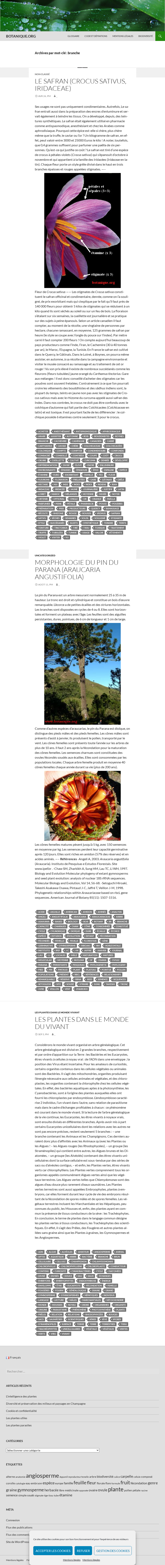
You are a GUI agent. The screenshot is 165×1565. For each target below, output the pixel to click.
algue (52, 1252)
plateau (91, 969)
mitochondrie (115, 1300)
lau (40, 955)
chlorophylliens (71, 1266)
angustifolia (60, 916)
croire (42, 460)
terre (93, 1324)
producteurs (77, 508)
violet (42, 537)
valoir (99, 532)
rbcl (77, 974)
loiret (42, 494)
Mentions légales (71, 1559)
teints (122, 523)
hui (55, 484)
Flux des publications (19, 1527)
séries (92, 1319)
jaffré (88, 950)
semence (103, 979)
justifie (107, 489)
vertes (124, 1329)
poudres (117, 503)
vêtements (115, 532)
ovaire (93, 1490)
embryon (36, 1483)
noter (116, 494)
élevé (78, 465)
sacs (41, 1319)
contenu (43, 1271)
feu (101, 474)
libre (61, 1490)
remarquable (46, 979)
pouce (103, 503)
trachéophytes (47, 1329)
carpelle (127, 1476)
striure (83, 984)
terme (80, 1324)
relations (74, 1314)
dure (88, 931)
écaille (101, 931)
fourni (59, 1290)
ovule (116, 960)
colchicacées (114, 446)
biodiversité (105, 1476)
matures (108, 955)
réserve (65, 979)
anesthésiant (62, 431)
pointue (106, 969)
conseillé (61, 455)
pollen (121, 969)
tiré (75, 527)
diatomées (114, 1271)
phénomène (79, 1309)
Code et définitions (96, 36)
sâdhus (101, 513)
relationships (112, 974)
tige (46, 1495)
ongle (74, 499)
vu (67, 537)
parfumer (44, 503)
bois (86, 436)
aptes (41, 1256)
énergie (106, 1280)
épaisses (66, 470)
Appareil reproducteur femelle (74, 1476)
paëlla (111, 499)
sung (97, 984)
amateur (83, 1252)
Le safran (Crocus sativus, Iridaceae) (80, 84)
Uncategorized (45, 555)
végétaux (108, 1329)
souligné (99, 518)
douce (68, 1276)
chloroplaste (96, 1266)
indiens (102, 484)
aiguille (55, 912)
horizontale (113, 945)
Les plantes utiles (16, 1418)
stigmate (116, 518)
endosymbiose (87, 1280)
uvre (41, 989)
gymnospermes (70, 1295)
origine (42, 1309)
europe (59, 1483)
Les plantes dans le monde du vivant (82, 1023)
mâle (74, 955)
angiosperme (102, 1252)
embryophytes (64, 1280)
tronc (124, 984)
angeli (42, 916)
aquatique (57, 1256)
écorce (115, 931)
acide (41, 912)
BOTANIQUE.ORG (21, 36)
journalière (90, 489)
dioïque (75, 931)
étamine (43, 474)
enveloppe (44, 1285)
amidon (87, 912)
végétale (91, 1329)
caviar (62, 446)
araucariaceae (101, 916)
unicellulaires (71, 1329)
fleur (111, 474)
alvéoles (67, 1252)
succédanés (57, 523)
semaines (70, 518)
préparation (45, 508)
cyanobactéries (81, 1271)
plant (76, 969)
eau (80, 1276)
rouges (86, 513)
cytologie (20, 1483)
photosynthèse (101, 1309)
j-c (67, 950)
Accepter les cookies (53, 1551)
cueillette (58, 460)
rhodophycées (94, 1314)
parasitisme (60, 1309)
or (85, 499)
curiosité (60, 1271)
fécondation (108, 936)
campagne (78, 441)
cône (87, 926)
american (71, 912)
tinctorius (60, 527)
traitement (117, 527)
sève (104, 1319)
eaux (91, 1276)
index (89, 484)
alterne (10, 1476)
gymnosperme (46, 1295)
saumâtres (55, 1319)
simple (22, 1495)
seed (89, 979)
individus (108, 1295)
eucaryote (73, 1285)
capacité (43, 926)
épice (96, 470)
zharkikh (82, 989)
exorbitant (72, 474)
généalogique (77, 1290)
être (59, 1285)
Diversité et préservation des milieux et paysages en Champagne (46, 1403)
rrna (78, 979)
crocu (118, 455)
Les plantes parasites (19, 1425)
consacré (44, 455)
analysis (116, 912)
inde (65, 484)
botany (98, 921)
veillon (54, 989)
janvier (101, 950)
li (49, 955)
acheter (43, 431)
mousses (57, 1304)
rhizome (58, 513)
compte (61, 450)
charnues (60, 926)
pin (50, 969)
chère (74, 446)
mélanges (71, 494)
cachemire (60, 441)
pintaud (63, 969)
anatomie (20, 1476)
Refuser (83, 1551)
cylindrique (58, 931)
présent (64, 974)
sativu (42, 518)
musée (102, 494)
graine (96, 1290)
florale (101, 1483)
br (110, 921)
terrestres (108, 1324)
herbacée (51, 1490)
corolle (10, 1483)
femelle (59, 940)
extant (90, 936)
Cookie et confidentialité (21, 1410)
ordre (85, 1304)
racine (144, 1490)
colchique (44, 450)
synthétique (90, 523)
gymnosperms (67, 945)
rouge (73, 513)
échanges (105, 1276)
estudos (57, 936)
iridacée (60, 489)
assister (56, 436)
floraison (61, 479)
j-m (76, 950)
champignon (79, 1261)
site (58, 984)
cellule (61, 1261)
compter (76, 450)
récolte (43, 513)
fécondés (44, 940)
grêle (121, 479)
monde (42, 1304)
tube (56, 1495)
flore (108, 1483)
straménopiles (47, 1324)
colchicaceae (92, 446)
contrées (78, 455)
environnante (47, 470)
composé (146, 1476)
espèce (123, 470)
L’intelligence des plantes (21, 1396)
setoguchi (44, 984)
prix (61, 508)
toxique (100, 527)
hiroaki (85, 945)
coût (106, 455)
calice (117, 1476)
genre (153, 1483)
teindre (108, 523)
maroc (56, 494)
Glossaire (73, 36)
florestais (90, 940)
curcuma (89, 460)
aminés (102, 912)
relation (57, 1314)
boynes (119, 436)
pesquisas (79, 965)
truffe (42, 532)
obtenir (43, 499)
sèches (56, 518)
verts (41, 1333)
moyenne (88, 494)
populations (46, 974)
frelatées (79, 479)
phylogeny (119, 965)
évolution (73, 936)
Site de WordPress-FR (19, 1542)
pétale (71, 503)
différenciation (47, 465)
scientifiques (76, 1319)
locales (60, 955)
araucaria (79, 916)
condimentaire (97, 450)
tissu (86, 527)
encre (90, 465)
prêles (42, 1314)
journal (117, 950)
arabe (41, 436)
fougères (44, 1290)
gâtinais (107, 479)
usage (86, 532)
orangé (96, 499)
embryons (44, 1280)
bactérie (87, 1256)
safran (115, 513)
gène (105, 940)
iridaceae (44, 489)
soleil (85, 518)
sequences (119, 979)
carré (110, 441)
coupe (93, 455)
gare (93, 479)
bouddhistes (101, 436)
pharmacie (87, 503)
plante (120, 1309)
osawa (102, 960)
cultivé (74, 460)
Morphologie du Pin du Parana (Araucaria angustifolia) (77, 569)
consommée (103, 926)
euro (56, 474)
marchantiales (91, 1300)
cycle (41, 931)
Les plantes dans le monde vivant (57, 1012)
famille (88, 474)
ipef (58, 950)
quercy (95, 508)
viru (53, 1333)
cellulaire (44, 1261)
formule (115, 1483)
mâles (73, 1300)
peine (59, 503)
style (41, 523)
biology (73, 921)
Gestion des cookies (113, 1551)
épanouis (81, 470)
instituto (44, 950)
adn (40, 1252)
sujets (74, 523)
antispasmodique (86, 431)
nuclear (79, 960)
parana (42, 965)
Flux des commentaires (20, 1534)
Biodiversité (145, 36)
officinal (59, 499)
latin (121, 489)
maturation (90, 955)
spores (117, 1319)
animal (120, 1252)
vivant (66, 1333)
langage (43, 1300)
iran (114, 484)
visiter (56, 537)
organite (120, 1304)
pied (40, 969)
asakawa (44, 921)
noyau (72, 1304)
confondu (117, 450)
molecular (45, 960)
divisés (55, 1276)
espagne (109, 470)
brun (117, 1256)
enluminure (107, 465)
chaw (75, 926)
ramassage (112, 508)
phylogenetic (98, 965)
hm (98, 945)
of (91, 960)
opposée (83, 1490)
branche (43, 441)
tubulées (57, 532)
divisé (66, 465)
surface (66, 1324)
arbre (119, 916)
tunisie (72, 532)
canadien (95, 441)
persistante (60, 965)
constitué (122, 926)
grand (109, 1290)
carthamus (45, 446)
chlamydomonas (102, 1261)
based (58, 921)
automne (72, 436)
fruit (125, 1482)
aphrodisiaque (111, 431)
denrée (105, 460)
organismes (102, 1304)
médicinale (71, 1490)
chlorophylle (47, 1266)
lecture (59, 1300)
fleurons (44, 479)
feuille (74, 940)
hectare (43, 484)
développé (121, 460)
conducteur (118, 1266)
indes (77, 484)
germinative (45, 945)
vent (67, 989)
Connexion (13, 1520)
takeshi (110, 984)
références (92, 974)
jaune (73, 489)
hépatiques (91, 1295)
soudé (70, 984)
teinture (43, 527)
